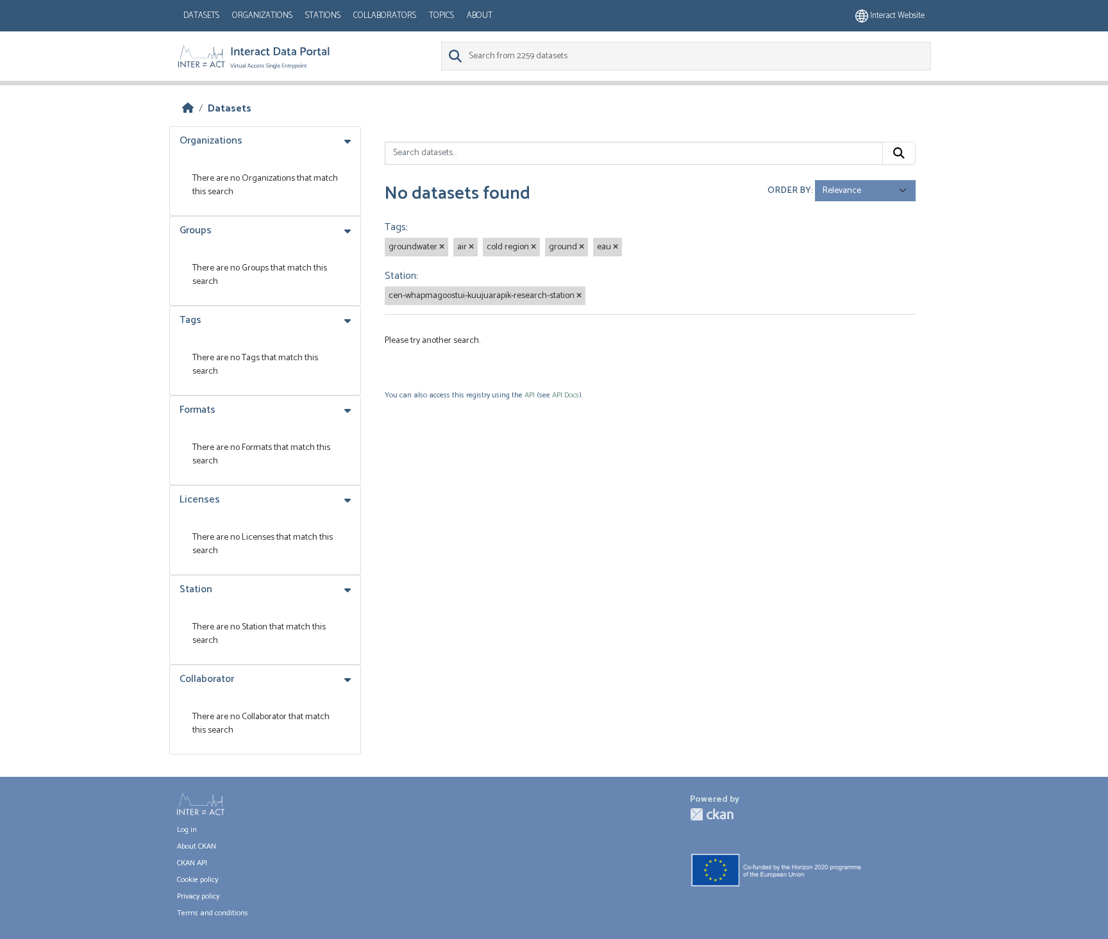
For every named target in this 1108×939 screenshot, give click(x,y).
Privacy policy (198, 896)
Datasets (201, 15)
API (530, 395)
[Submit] (899, 153)
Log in (187, 830)
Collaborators (384, 15)
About (479, 15)
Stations (322, 15)
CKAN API (192, 863)
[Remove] (441, 247)
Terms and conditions (212, 913)
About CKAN (196, 846)
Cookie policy (197, 880)
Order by (789, 190)
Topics (441, 15)
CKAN (712, 814)
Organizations (262, 15)
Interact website (896, 15)
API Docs (565, 395)
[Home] (188, 108)
